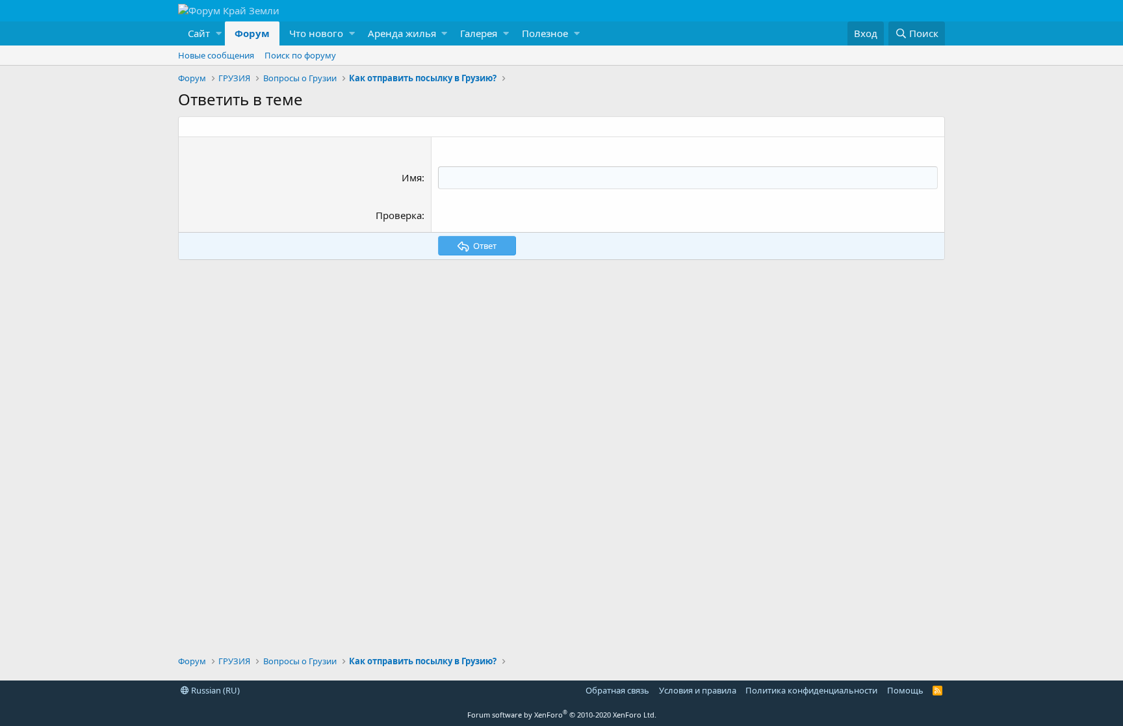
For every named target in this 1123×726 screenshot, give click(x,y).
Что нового (316, 33)
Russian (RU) (214, 690)
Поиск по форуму (300, 55)
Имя (412, 177)
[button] (201, 33)
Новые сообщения (216, 55)
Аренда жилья (402, 33)
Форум (252, 33)
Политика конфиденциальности (811, 690)
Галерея (478, 33)
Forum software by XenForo (561, 715)
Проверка (399, 215)
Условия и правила (697, 690)
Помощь (905, 690)
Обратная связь (617, 690)
